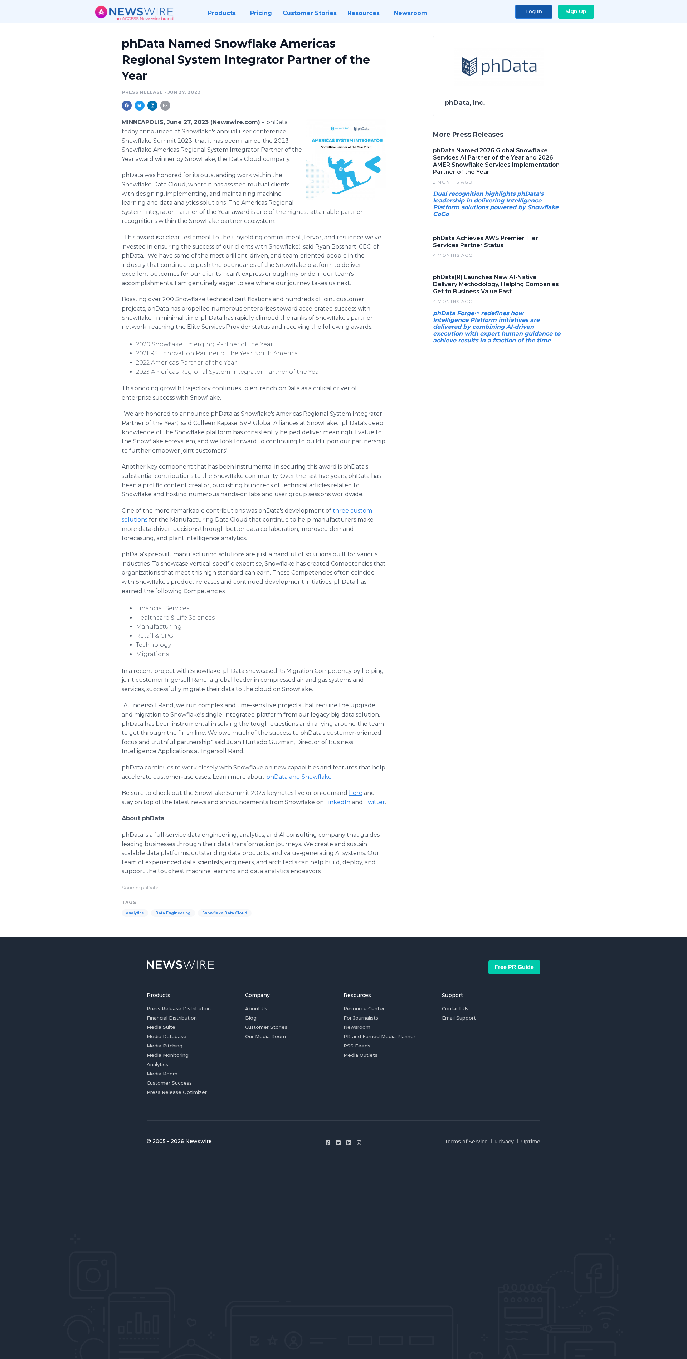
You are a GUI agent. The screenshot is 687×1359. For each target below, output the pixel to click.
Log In (533, 11)
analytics (135, 913)
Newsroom (357, 1027)
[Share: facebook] (127, 105)
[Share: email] (165, 105)
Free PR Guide (514, 967)
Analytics (157, 1064)
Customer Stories (266, 1027)
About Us (256, 1008)
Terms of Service (466, 1141)
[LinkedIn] (348, 1142)
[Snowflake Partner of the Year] (346, 159)
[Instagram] (359, 1142)
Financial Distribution (172, 1018)
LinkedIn (337, 802)
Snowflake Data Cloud (224, 913)
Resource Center (364, 1008)
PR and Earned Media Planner (379, 1036)
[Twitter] (338, 1142)
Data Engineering (173, 913)
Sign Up (575, 11)
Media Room (162, 1073)
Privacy (504, 1141)
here (355, 793)
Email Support (459, 1018)
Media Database (166, 1036)
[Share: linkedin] (153, 105)
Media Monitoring (168, 1055)
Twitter (374, 802)
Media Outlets (360, 1055)
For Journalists (361, 1018)
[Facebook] (328, 1142)
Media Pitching (164, 1045)
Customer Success (169, 1083)
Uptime (530, 1141)
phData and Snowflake (299, 776)
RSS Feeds (357, 1045)
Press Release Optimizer (177, 1092)
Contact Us (455, 1008)
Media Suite (161, 1027)
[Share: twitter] (139, 105)
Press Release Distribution (179, 1008)
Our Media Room (265, 1036)
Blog (251, 1018)
